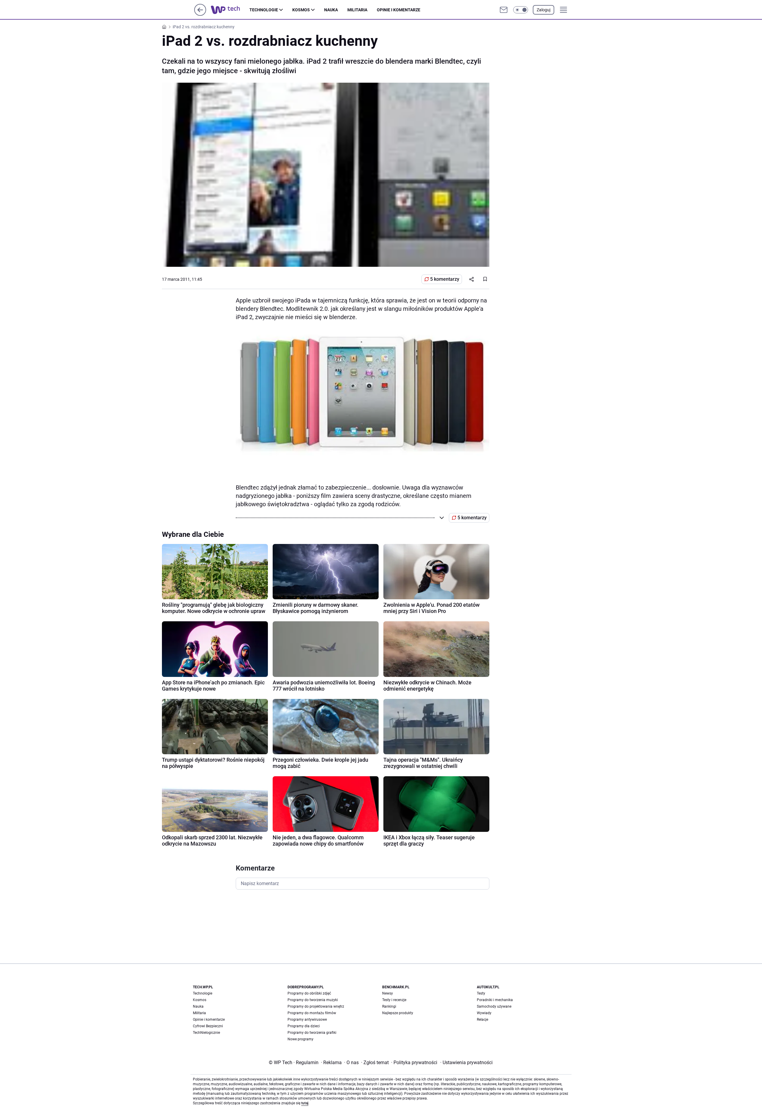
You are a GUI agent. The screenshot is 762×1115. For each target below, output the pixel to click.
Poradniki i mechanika (495, 1000)
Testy (481, 993)
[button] (520, 9)
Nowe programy (300, 1039)
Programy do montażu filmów (312, 1013)
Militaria (357, 9)
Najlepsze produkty (397, 1013)
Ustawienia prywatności (466, 1062)
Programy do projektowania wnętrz (316, 1006)
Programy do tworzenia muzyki (313, 1000)
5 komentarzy (444, 279)
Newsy (387, 993)
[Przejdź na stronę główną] (200, 14)
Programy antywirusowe (307, 1019)
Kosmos (301, 9)
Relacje (482, 1019)
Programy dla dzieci (304, 1026)
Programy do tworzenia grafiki (312, 1033)
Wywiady (484, 1013)
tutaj (304, 1103)
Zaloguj (543, 9)
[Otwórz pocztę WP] (503, 10)
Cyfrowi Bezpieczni (208, 1026)
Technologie (263, 9)
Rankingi (389, 1006)
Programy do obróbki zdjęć (309, 993)
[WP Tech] (230, 10)
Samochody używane (494, 1006)
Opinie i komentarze (398, 9)
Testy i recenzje (394, 1000)
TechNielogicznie (206, 1033)
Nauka (331, 9)
